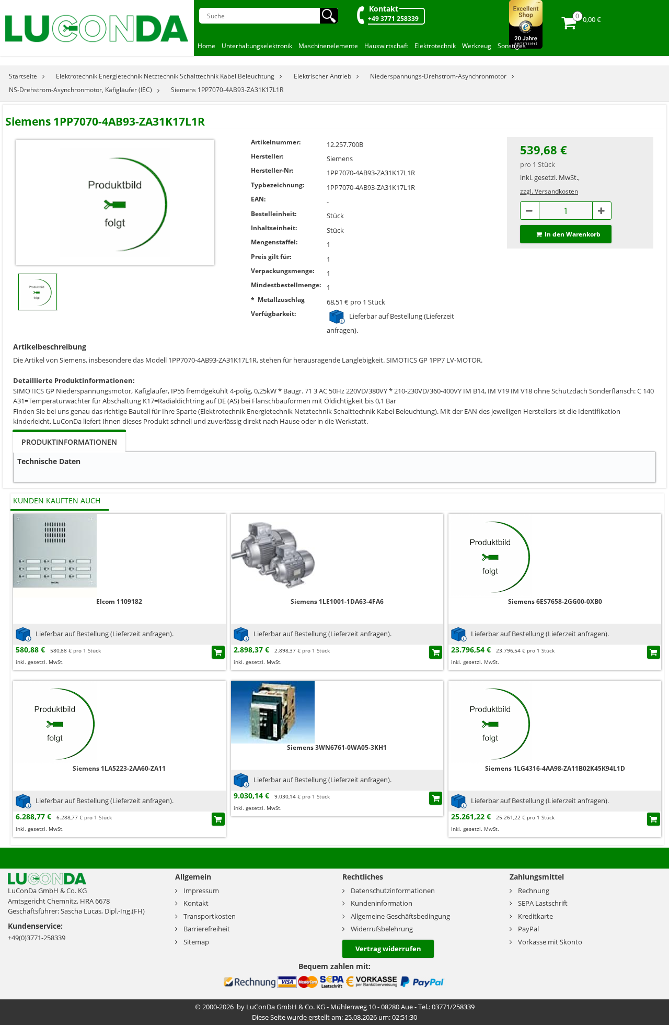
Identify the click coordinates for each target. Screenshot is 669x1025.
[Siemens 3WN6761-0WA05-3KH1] (273, 711)
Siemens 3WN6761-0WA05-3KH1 (337, 747)
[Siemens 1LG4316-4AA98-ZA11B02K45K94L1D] (490, 722)
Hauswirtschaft (386, 45)
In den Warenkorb (573, 234)
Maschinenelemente (328, 45)
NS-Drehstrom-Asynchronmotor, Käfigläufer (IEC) (80, 89)
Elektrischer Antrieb (322, 76)
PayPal (528, 928)
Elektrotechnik (435, 45)
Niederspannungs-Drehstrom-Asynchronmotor (438, 76)
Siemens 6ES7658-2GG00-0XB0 (555, 601)
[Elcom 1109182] (55, 555)
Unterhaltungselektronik (257, 45)
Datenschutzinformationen (393, 890)
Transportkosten (209, 916)
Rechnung (533, 890)
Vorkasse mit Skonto (550, 942)
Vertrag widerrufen (388, 948)
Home (206, 45)
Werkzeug (476, 45)
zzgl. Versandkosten (549, 191)
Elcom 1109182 (119, 601)
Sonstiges (512, 45)
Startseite (23, 76)
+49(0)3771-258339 (36, 937)
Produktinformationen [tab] (69, 442)
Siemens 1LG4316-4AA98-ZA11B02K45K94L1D (555, 768)
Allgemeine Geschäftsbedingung (400, 916)
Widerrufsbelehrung (382, 928)
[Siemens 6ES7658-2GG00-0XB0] (490, 555)
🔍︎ (329, 16)
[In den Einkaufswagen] (218, 652)
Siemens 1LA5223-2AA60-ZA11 (119, 768)
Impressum (201, 890)
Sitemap (196, 942)
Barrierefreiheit (206, 928)
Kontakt (383, 9)
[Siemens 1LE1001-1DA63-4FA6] (273, 555)
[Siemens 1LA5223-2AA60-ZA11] (55, 722)
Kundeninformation (381, 903)
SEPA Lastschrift (543, 903)
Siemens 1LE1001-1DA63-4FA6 (337, 601)
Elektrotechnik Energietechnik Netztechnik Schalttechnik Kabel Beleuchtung (165, 76)
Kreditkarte (535, 916)
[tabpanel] (334, 467)
